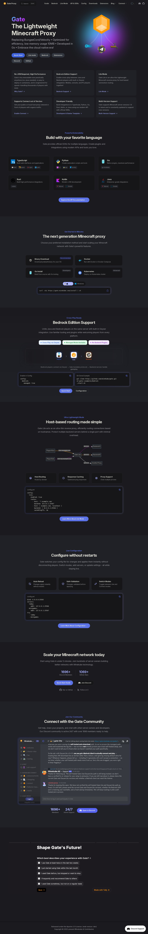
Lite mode (32, 55)
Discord (17, 61)
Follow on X (84, 690)
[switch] (133, 3)
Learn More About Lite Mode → (74, 519)
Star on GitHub (68, 690)
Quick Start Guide (63, 683)
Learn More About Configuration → (74, 626)
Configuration (81, 391)
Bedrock (45, 55)
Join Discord (86, 683)
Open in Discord (89, 810)
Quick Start (18, 55)
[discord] (139, 3)
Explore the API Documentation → (74, 200)
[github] (143, 3)
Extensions (58, 55)
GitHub (28, 61)
